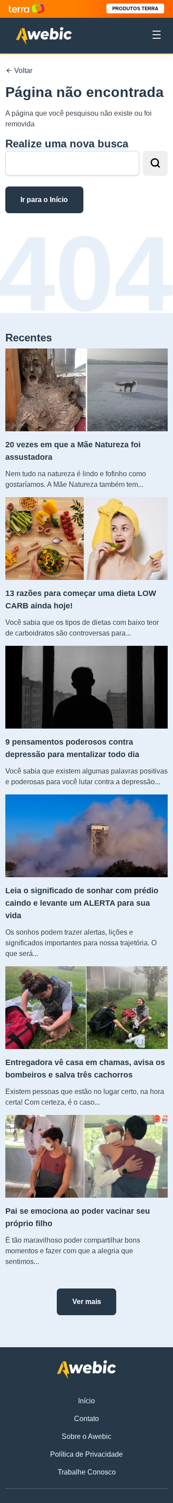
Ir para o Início (44, 199)
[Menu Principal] (157, 36)
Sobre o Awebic (86, 1436)
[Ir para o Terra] (26, 9)
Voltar (22, 70)
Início (86, 1401)
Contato (86, 1418)
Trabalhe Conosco (87, 1472)
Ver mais (86, 1301)
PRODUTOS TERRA (135, 8)
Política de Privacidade (86, 1454)
